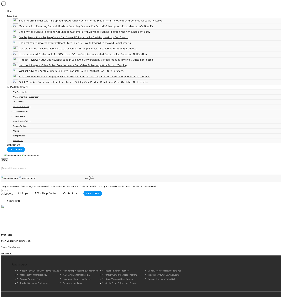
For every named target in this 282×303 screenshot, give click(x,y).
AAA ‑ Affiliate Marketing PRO (76, 275)
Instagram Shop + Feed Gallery (77, 279)
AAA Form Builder (20, 92)
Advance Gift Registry (21, 107)
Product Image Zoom (72, 283)
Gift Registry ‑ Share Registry (33, 275)
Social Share (18, 141)
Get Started (6, 253)
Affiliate (16, 131)
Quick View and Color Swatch (119, 279)
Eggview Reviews (20, 126)
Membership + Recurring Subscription (80, 270)
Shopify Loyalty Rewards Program (121, 275)
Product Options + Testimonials (34, 283)
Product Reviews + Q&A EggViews (163, 275)
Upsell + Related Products (117, 270)
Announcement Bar (20, 111)
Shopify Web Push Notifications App (164, 270)
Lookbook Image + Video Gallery (163, 279)
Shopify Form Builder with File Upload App (39, 270)
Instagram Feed (19, 136)
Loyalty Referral (19, 116)
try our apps (6, 235)
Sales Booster (18, 102)
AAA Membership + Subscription (26, 97)
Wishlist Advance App (30, 279)
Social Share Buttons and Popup (120, 283)
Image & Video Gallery (22, 121)
